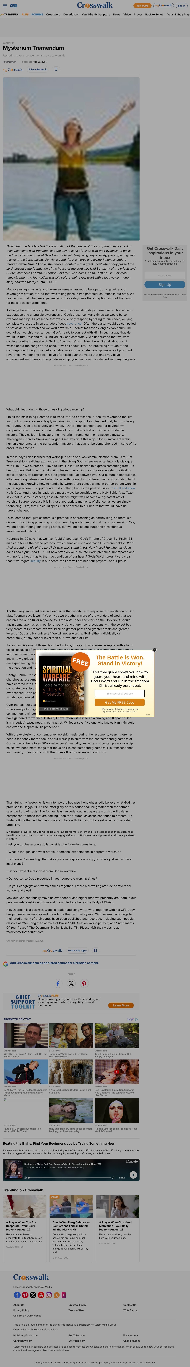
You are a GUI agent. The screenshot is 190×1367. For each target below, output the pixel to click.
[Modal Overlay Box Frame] (95, 683)
